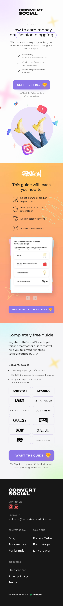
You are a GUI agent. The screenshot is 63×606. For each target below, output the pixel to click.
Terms (13, 582)
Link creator (41, 550)
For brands (16, 550)
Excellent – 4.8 (18, 594)
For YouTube (42, 538)
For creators (17, 544)
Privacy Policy (18, 576)
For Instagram (43, 544)
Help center (17, 570)
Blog (12, 538)
